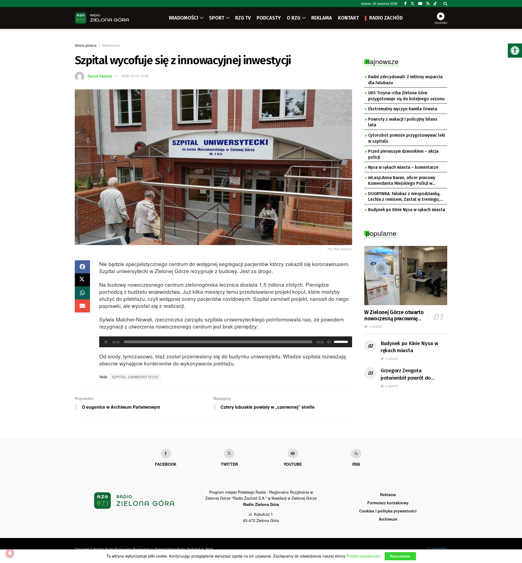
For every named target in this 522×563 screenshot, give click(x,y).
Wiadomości (111, 45)
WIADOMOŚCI (183, 18)
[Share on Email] (82, 305)
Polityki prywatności (363, 556)
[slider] (341, 341)
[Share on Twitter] (82, 279)
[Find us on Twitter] (412, 3)
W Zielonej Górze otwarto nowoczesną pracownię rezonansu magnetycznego (394, 315)
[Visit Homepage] (102, 18)
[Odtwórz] (106, 342)
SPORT (216, 18)
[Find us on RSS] (428, 3)
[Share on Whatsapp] (82, 292)
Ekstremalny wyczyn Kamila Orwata (402, 109)
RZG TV (243, 18)
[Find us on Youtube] (293, 453)
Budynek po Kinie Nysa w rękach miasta (406, 209)
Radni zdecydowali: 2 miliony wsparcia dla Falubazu (405, 79)
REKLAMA (321, 18)
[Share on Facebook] (82, 266)
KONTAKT (348, 18)
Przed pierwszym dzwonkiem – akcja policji (403, 154)
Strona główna (86, 45)
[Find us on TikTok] (435, 3)
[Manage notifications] (9, 553)
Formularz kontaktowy (388, 502)
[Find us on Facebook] (405, 3)
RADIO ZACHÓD (386, 18)
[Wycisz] (329, 342)
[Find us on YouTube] (420, 3)
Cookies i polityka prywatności (388, 511)
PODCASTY (269, 18)
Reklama (388, 494)
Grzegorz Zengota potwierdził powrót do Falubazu (406, 374)
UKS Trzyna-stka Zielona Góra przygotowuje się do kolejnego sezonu (406, 95)
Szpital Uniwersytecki (135, 376)
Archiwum (388, 519)
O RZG (293, 18)
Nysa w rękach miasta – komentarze (403, 167)
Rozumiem (400, 556)
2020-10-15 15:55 (134, 75)
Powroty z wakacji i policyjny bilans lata (402, 122)
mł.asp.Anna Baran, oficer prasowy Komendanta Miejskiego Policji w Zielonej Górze (401, 181)
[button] (515, 50)
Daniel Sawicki (100, 75)
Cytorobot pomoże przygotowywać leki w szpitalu (406, 138)
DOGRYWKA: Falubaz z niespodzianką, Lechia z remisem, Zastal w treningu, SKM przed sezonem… (404, 197)
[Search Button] (445, 3)
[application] (225, 341)
